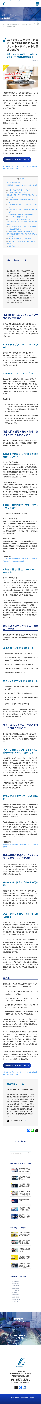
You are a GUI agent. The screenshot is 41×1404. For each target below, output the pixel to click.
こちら (24, 1121)
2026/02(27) (15, 1295)
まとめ (9, 244)
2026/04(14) (15, 1290)
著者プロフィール (14, 246)
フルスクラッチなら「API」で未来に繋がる (22, 241)
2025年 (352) (16, 1299)
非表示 (22, 179)
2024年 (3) (15, 1301)
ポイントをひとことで (13, 183)
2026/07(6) (15, 1283)
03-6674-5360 (20, 1379)
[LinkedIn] (25, 1388)
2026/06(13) (15, 1286)
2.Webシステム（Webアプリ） (18, 192)
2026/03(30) (15, 1292)
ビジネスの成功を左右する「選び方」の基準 (20, 214)
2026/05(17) (15, 1288)
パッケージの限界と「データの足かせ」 (21, 239)
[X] (36, 1130)
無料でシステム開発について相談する (17, 160)
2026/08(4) (15, 1281)
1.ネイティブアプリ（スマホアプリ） (20, 190)
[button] (20, 1352)
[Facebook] (20, 1388)
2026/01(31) (15, 1297)
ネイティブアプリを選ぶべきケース (19, 219)
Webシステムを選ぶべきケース (18, 217)
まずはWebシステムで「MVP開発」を (20, 231)
